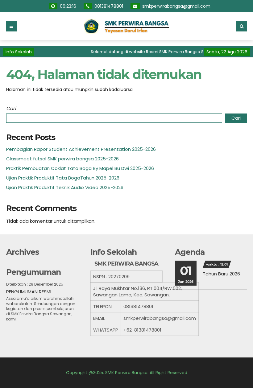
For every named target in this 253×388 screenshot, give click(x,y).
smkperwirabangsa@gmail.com (176, 6)
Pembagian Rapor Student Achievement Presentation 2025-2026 (81, 149)
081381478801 (108, 6)
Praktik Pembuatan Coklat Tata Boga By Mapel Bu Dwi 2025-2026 (80, 168)
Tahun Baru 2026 (221, 273)
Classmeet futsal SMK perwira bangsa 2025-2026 (62, 158)
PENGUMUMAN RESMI (28, 291)
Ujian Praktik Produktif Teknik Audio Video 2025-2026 (64, 187)
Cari (11, 108)
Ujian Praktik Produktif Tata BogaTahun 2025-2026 (62, 178)
